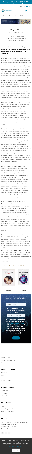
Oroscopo (12, 15)
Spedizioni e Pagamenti (8, 360)
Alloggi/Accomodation (7, 411)
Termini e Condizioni (6, 380)
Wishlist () (4, 395)
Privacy (3, 378)
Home (5, 15)
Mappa (3, 406)
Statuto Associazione (7, 363)
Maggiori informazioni (15, 446)
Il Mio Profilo (4, 390)
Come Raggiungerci (7, 409)
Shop (2, 352)
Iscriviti (16, 337)
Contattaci (4, 372)
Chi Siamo (4, 355)
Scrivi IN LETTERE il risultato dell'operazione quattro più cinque (16, 310)
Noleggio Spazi (5, 357)
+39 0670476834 (11, 424)
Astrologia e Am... (8, 289)
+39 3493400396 (11, 426)
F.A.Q (2, 375)
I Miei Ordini (4, 393)
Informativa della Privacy (17, 323)
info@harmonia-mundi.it (11, 428)
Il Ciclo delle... (23, 289)
